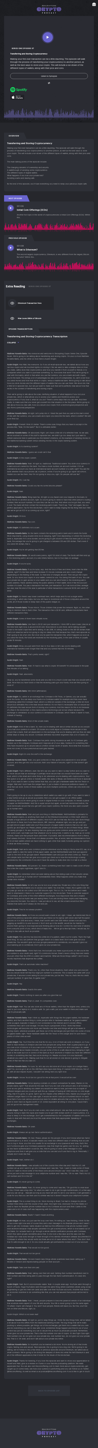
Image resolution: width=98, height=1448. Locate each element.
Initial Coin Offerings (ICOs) (32, 209)
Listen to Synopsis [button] (49, 76)
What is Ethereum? (27, 249)
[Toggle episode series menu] (94, 4)
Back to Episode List (49, 1391)
